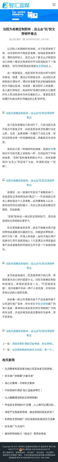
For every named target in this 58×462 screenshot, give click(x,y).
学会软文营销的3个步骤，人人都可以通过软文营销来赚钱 (30, 404)
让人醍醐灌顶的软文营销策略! (21, 397)
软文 (50, 149)
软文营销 (41, 66)
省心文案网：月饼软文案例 (19, 383)
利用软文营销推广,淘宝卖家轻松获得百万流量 (30, 419)
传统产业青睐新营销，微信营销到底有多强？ (29, 412)
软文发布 (40, 452)
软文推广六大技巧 (15, 426)
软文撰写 (17, 39)
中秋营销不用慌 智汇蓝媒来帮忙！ (24, 390)
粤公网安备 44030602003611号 (36, 449)
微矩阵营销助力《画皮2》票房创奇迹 (25, 433)
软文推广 (31, 452)
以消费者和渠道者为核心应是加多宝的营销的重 (30, 368)
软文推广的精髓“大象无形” (19, 375)
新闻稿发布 (20, 452)
